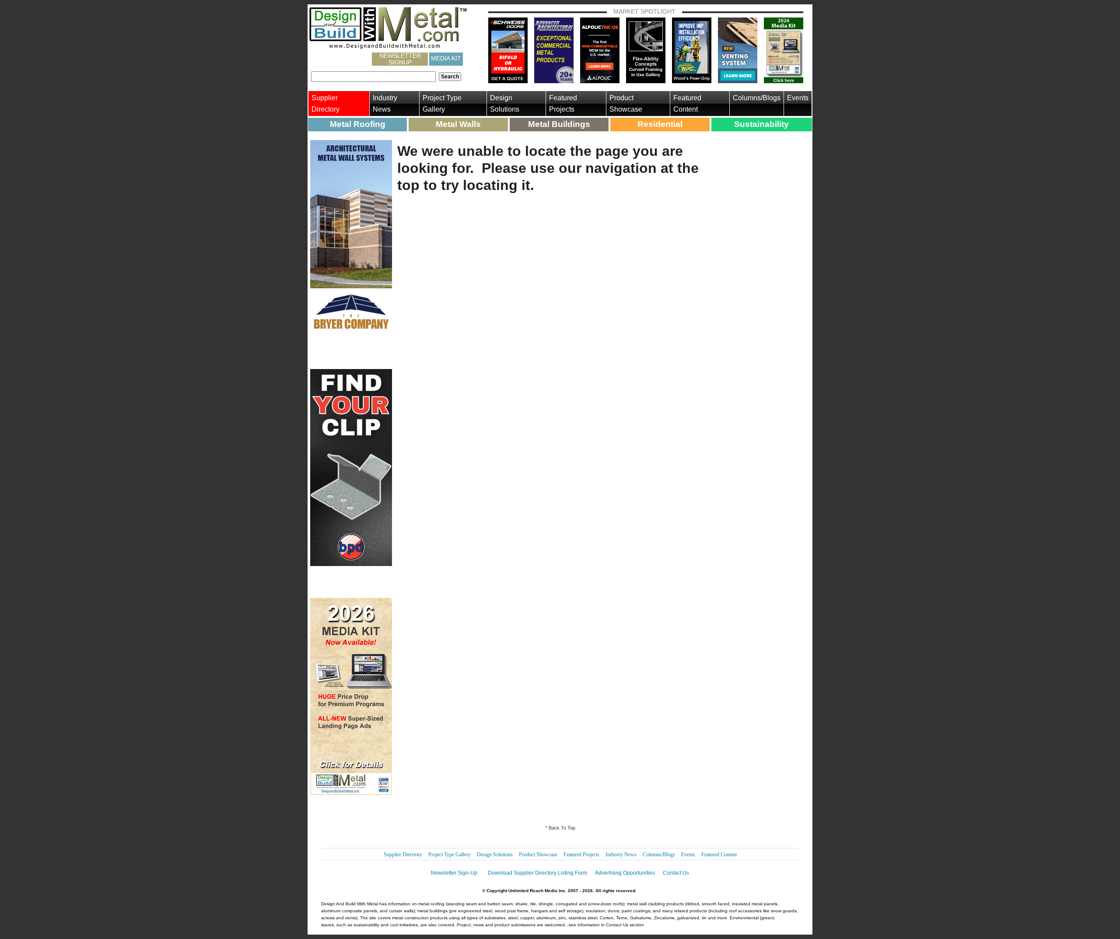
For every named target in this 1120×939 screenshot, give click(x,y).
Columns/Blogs (756, 98)
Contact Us (676, 873)
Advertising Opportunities (625, 873)
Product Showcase (625, 103)
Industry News (385, 103)
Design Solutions (504, 103)
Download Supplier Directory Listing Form (537, 873)
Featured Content (687, 103)
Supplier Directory (326, 103)
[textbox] (373, 76)
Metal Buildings (559, 124)
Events (797, 98)
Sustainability (761, 124)
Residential (659, 124)
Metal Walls (458, 124)
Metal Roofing (357, 124)
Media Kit (446, 58)
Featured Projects (563, 103)
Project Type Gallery (442, 103)
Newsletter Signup (400, 59)
